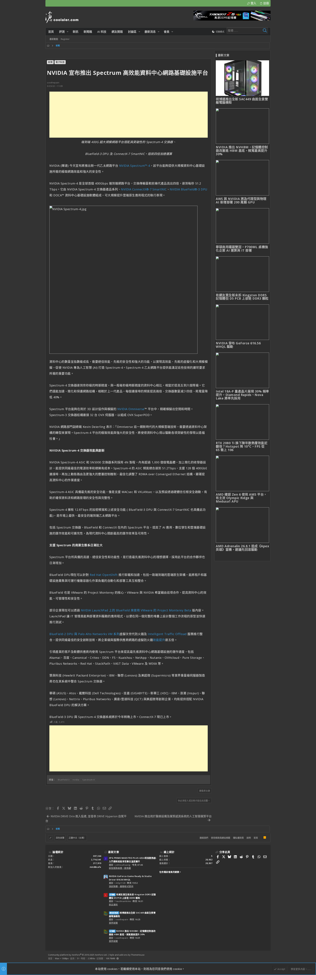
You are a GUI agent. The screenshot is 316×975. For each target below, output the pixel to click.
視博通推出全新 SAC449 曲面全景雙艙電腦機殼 (242, 101)
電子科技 (60, 62)
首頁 (256, 837)
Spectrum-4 (88, 779)
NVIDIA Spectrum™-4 (134, 166)
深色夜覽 (60, 837)
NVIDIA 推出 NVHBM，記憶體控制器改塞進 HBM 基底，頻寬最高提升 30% (242, 150)
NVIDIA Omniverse (131, 409)
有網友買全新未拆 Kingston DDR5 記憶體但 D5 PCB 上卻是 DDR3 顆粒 (242, 297)
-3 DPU (202, 189)
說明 (249, 837)
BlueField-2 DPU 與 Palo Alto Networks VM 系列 (84, 634)
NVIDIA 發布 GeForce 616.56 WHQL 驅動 (238, 345)
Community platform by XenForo (77, 954)
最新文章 (113, 852)
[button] (67, 32)
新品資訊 (113, 904)
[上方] (261, 838)
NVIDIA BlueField (182, 189)
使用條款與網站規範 (220, 837)
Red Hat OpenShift (104, 575)
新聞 (50, 62)
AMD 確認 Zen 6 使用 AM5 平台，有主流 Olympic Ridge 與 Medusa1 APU (241, 498)
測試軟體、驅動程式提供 (121, 886)
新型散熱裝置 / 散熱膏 (120, 868)
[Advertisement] (128, 115)
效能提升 (159, 640)
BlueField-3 (64, 779)
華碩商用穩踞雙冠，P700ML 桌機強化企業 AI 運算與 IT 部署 (242, 249)
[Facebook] (266, 956)
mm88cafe (95, 866)
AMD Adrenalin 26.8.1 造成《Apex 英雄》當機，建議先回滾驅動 (242, 548)
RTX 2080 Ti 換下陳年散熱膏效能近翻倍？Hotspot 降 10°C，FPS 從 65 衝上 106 (241, 446)
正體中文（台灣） (77, 837)
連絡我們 (204, 837)
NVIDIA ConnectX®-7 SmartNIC (144, 189)
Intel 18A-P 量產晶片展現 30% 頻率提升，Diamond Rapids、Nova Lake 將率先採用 (242, 394)
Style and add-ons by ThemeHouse (127, 954)
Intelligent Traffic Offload (167, 634)
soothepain (53, 82)
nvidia (76, 779)
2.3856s (91, 958)
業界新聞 (113, 922)
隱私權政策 (238, 837)
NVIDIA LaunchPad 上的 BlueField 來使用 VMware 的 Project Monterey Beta (136, 610)
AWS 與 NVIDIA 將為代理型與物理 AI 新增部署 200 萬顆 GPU (241, 200)
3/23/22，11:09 (55, 86)
